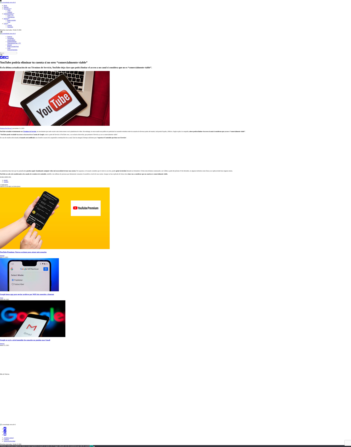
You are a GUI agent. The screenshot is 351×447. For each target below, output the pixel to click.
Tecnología (7, 9)
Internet (6, 18)
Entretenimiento (8, 14)
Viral (8, 22)
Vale (91, 446)
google (6, 180)
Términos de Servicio (29, 131)
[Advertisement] (55, 153)
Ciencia (9, 25)
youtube (6, 182)
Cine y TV (10, 15)
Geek (5, 23)
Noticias (6, 7)
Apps (8, 10)
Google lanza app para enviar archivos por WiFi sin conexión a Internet (27, 294)
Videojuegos (11, 17)
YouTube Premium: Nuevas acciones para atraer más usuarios (23, 252)
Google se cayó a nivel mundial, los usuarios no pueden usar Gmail (25, 340)
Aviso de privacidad (9, 441)
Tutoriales (10, 27)
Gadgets (9, 12)
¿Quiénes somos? (9, 438)
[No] (94, 446)
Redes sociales (11, 20)
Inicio (5, 5)
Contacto (6, 439)
